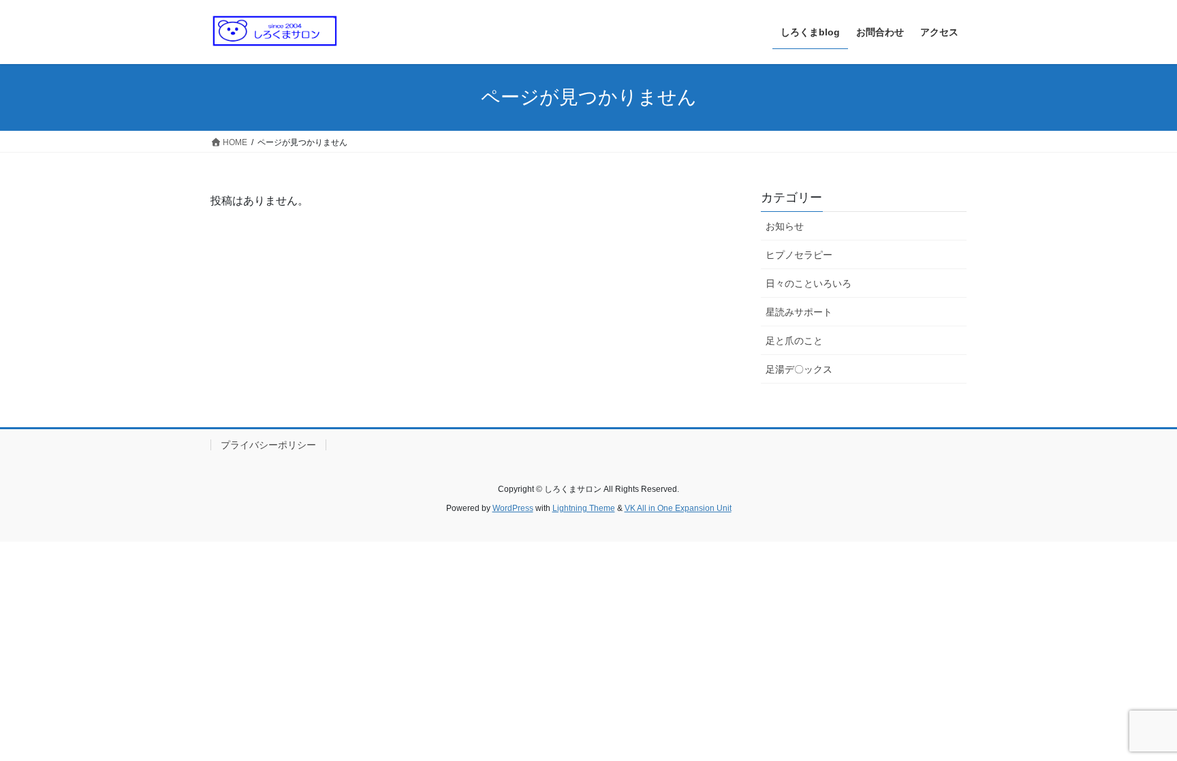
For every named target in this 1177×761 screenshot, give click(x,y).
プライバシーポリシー (268, 444)
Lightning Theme (583, 508)
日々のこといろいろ (808, 283)
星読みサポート (799, 312)
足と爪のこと (794, 340)
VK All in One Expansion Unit (678, 508)
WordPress (512, 508)
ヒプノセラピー (799, 254)
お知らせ (785, 226)
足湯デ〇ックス (799, 369)
